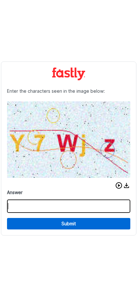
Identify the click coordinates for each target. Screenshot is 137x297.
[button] (119, 185)
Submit (68, 223)
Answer (15, 192)
